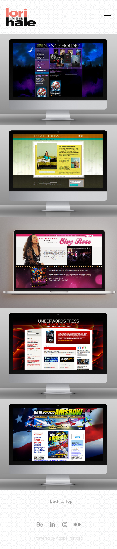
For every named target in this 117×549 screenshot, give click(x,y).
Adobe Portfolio (69, 538)
